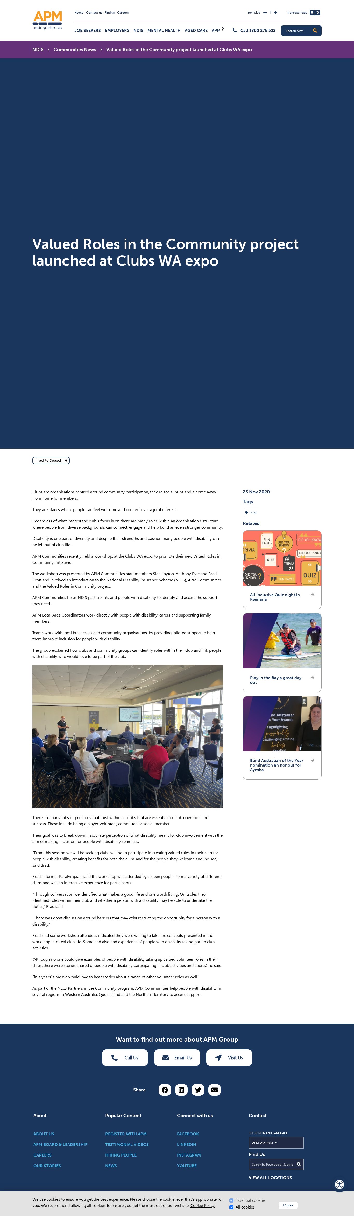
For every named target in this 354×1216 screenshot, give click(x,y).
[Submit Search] (298, 1164)
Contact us (94, 12)
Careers (123, 12)
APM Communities (152, 988)
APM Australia (274, 1142)
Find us (110, 12)
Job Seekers (87, 30)
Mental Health (164, 30)
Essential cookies (251, 1200)
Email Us (183, 1057)
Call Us (131, 1057)
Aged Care (196, 30)
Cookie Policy (202, 1205)
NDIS (138, 30)
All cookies (245, 1207)
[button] (315, 31)
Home (78, 12)
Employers (117, 30)
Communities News (75, 49)
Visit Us (235, 1057)
